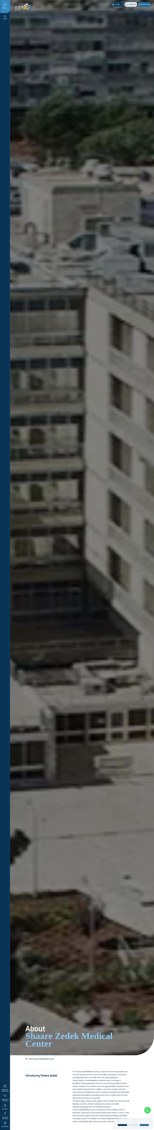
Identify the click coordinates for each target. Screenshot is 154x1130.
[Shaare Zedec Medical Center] (24, 6)
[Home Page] (26, 1087)
